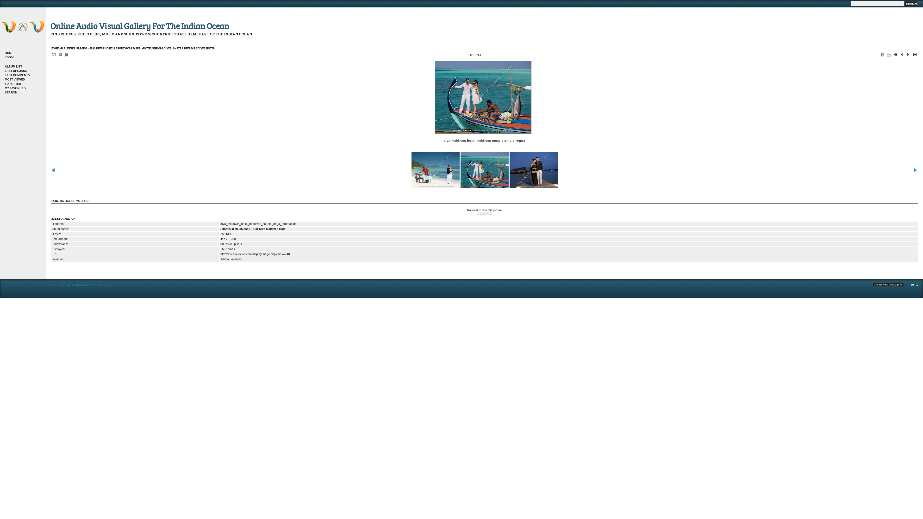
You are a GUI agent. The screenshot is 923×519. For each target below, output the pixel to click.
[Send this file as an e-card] (889, 56)
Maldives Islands (74, 48)
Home (9, 53)
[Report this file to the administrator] (882, 56)
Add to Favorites (231, 259)
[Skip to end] (915, 56)
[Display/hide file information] (60, 56)
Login (9, 57)
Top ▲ (914, 285)
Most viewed (15, 79)
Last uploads (16, 71)
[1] (478, 213)
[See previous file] (902, 56)
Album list (13, 66)
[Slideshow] (67, 56)
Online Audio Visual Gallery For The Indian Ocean (139, 25)
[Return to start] (895, 56)
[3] (484, 213)
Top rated (13, 84)
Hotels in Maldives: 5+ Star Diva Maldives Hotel (179, 48)
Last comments (17, 75)
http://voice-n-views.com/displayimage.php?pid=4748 (255, 254)
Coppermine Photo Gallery (76, 285)
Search (11, 92)
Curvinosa (104, 285)
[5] (490, 213)
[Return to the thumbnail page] (54, 56)
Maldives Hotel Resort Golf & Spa (115, 48)
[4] (487, 213)
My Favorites (15, 88)
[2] (481, 213)
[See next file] (908, 56)
